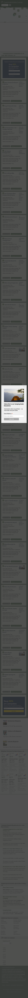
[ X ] (24, 386)
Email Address (8, 414)
